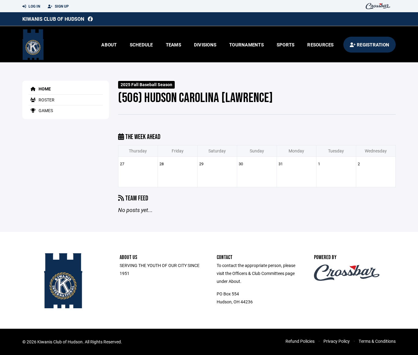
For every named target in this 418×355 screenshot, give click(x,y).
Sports (286, 45)
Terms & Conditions (377, 341)
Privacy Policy (336, 341)
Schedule (141, 45)
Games (45, 110)
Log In (34, 6)
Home (44, 89)
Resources (320, 45)
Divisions (205, 45)
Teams (173, 45)
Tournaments (246, 45)
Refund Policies (300, 341)
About (109, 45)
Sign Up (61, 6)
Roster (46, 100)
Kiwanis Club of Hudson (53, 19)
